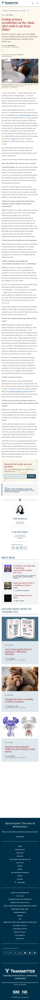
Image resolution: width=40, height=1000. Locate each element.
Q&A (3, 15)
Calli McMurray (9, 45)
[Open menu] (37, 3)
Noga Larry (17, 577)
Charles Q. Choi (12, 706)
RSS (20, 919)
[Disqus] (20, 790)
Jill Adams (11, 658)
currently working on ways (18, 391)
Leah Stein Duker (20, 532)
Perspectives (20, 849)
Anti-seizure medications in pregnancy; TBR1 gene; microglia (18, 651)
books (20, 872)
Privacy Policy (20, 932)
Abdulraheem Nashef (23, 577)
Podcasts (20, 863)
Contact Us (20, 938)
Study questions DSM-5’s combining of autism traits (24, 585)
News (20, 846)
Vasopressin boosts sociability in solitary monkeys (19, 700)
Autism (13, 488)
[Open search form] (33, 3)
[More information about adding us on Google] (28, 10)
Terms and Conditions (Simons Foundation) (20, 922)
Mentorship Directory (20, 909)
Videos (20, 866)
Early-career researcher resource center (20, 906)
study (14, 139)
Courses (20, 879)
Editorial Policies (20, 925)
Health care (28, 488)
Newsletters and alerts (20, 902)
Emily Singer (19, 601)
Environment (20, 488)
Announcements (20, 912)
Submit (31, 476)
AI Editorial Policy (20, 929)
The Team (20, 896)
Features (20, 853)
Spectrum (9, 15)
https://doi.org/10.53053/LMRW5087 (20, 54)
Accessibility (20, 935)
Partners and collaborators (20, 899)
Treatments (16, 491)
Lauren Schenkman (22, 590)
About (20, 893)
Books (20, 869)
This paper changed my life (20, 859)
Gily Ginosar (30, 575)
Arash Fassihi (20, 575)
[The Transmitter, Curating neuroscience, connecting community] (10, 3)
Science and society (11, 490)
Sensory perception (23, 490)
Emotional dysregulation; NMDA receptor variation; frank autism (20, 749)
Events (20, 876)
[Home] (20, 971)
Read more (20, 836)
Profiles (20, 856)
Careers (20, 915)
